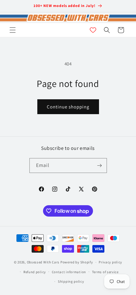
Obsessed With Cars (43, 262)
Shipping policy (71, 281)
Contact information (69, 272)
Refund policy (34, 272)
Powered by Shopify (76, 262)
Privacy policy (110, 262)
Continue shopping (68, 107)
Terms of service (105, 272)
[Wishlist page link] (93, 30)
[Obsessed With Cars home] (68, 17)
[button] (13, 30)
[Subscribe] (100, 165)
